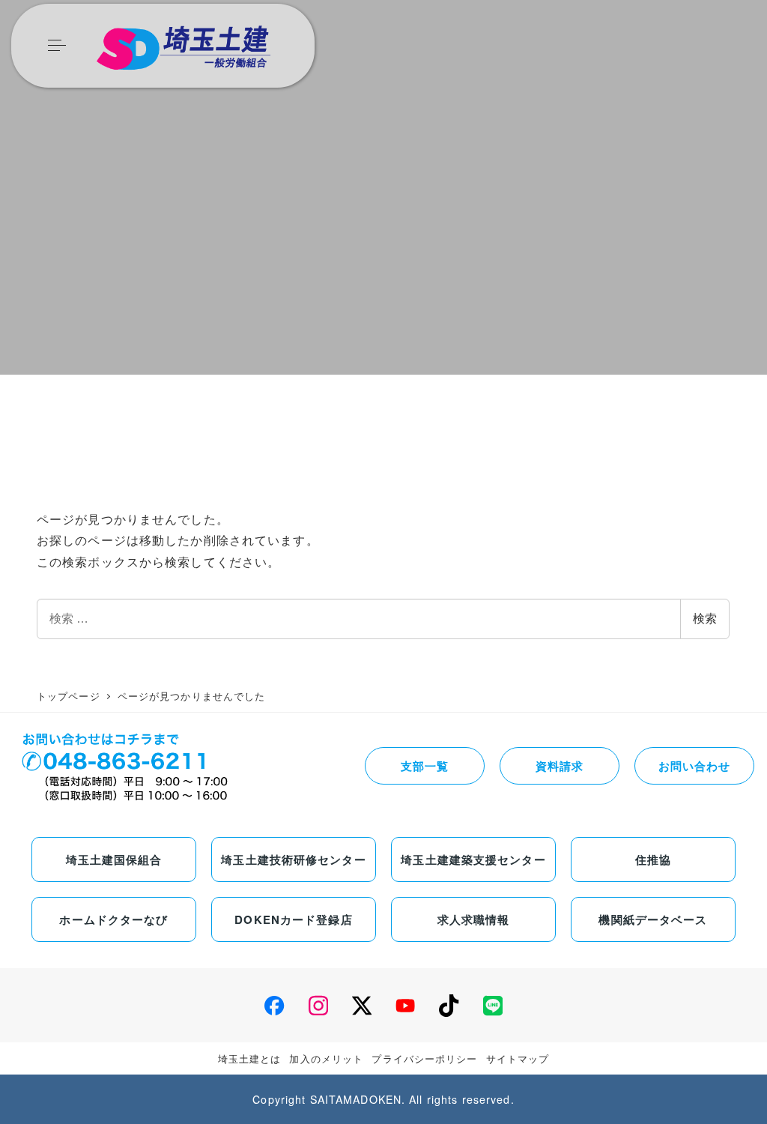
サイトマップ (518, 1058)
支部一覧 (425, 766)
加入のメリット (326, 1058)
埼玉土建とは (250, 1058)
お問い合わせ (694, 766)
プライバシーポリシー (424, 1058)
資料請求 (559, 766)
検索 (705, 618)
